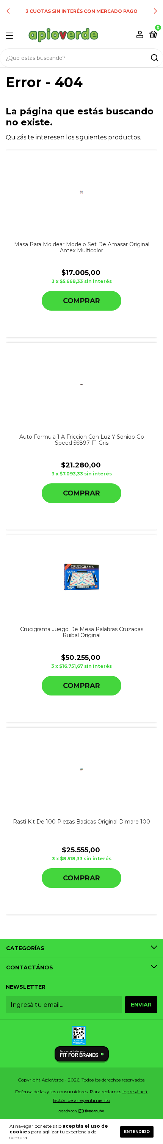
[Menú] (11, 35)
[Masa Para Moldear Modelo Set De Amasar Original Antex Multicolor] (81, 192)
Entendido (137, 1131)
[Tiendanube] (81, 1111)
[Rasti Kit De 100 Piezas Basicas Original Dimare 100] (81, 769)
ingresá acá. (135, 1091)
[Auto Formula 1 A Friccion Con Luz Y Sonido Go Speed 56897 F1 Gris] (81, 384)
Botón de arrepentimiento (81, 1100)
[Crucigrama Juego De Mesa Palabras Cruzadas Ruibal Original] (81, 576)
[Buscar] (154, 58)
